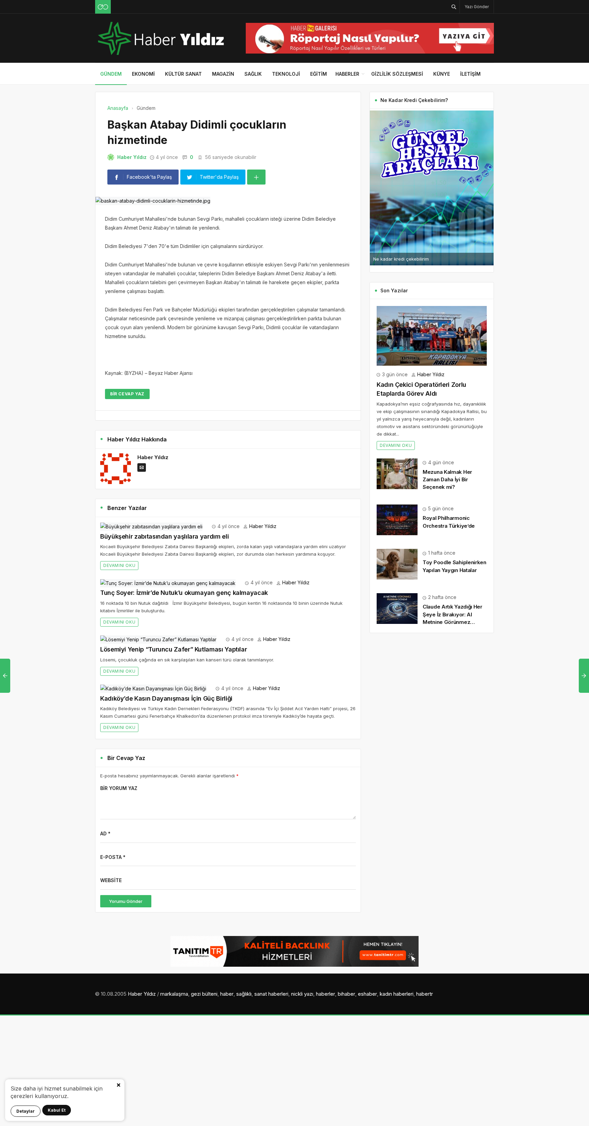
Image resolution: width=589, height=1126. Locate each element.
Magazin (223, 74)
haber (226, 994)
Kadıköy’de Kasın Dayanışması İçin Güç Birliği (166, 698)
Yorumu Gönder (125, 901)
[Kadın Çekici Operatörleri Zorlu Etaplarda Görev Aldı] (432, 335)
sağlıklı (244, 994)
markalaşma (174, 994)
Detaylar (25, 1111)
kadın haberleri (396, 994)
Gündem (111, 74)
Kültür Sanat (183, 74)
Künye (441, 74)
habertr (424, 994)
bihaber (346, 994)
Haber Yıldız (132, 157)
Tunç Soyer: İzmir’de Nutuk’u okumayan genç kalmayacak (184, 592)
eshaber (367, 994)
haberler (325, 994)
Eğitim (318, 74)
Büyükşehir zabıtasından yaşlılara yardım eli (164, 536)
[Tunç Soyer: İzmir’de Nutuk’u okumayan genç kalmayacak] (168, 582)
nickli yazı (302, 994)
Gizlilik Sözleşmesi (397, 74)
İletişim (470, 74)
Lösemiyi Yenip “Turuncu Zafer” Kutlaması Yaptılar (173, 649)
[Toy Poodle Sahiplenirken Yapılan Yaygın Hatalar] (397, 564)
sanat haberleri (271, 994)
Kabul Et (56, 1110)
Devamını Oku (119, 565)
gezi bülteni (204, 994)
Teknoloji (286, 74)
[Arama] (454, 6)
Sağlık (253, 74)
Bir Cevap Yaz (127, 393)
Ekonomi (143, 74)
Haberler (347, 74)
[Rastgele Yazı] (103, 7)
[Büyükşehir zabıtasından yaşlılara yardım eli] (151, 526)
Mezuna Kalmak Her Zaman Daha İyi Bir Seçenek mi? (447, 479)
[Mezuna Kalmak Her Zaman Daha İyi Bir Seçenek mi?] (397, 473)
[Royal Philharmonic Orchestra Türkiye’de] (397, 519)
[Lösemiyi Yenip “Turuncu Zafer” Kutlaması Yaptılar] (158, 639)
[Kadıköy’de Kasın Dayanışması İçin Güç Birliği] (153, 688)
